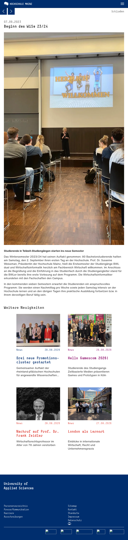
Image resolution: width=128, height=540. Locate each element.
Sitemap (72, 505)
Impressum (73, 516)
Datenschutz (75, 520)
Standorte (73, 513)
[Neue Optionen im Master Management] (11, 11)
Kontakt (72, 509)
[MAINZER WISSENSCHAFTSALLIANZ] (84, 531)
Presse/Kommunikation (16, 509)
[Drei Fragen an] (3, 11)
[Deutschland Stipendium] (50, 531)
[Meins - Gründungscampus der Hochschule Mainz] (66, 531)
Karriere (9, 513)
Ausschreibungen (13, 516)
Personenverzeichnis (16, 505)
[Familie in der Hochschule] (117, 531)
